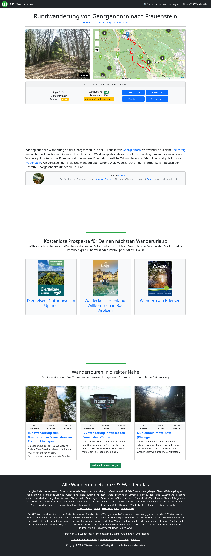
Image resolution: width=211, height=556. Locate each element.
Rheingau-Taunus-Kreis (115, 22)
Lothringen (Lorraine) (126, 494)
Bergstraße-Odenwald (112, 491)
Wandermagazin (172, 4)
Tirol (140, 505)
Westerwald (127, 508)
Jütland (91, 494)
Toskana (149, 505)
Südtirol (52, 505)
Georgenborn (132, 150)
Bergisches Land (89, 491)
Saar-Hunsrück (35, 501)
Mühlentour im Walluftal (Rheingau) (154, 435)
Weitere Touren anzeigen (105, 465)
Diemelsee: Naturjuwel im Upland (51, 303)
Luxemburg (168, 494)
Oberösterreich (124, 498)
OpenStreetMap (173, 78)
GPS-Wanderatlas (21, 4)
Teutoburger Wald (107, 505)
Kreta (110, 494)
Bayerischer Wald (69, 491)
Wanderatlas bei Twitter (84, 539)
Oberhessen (107, 498)
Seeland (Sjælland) (135, 501)
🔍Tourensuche (152, 4)
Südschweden (39, 505)
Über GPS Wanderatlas (195, 4)
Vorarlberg (172, 505)
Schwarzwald (116, 501)
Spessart (165, 501)
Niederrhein (77, 498)
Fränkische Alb (33, 494)
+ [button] (97, 33)
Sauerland (82, 501)
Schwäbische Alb (98, 501)
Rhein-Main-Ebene (152, 498)
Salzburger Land (53, 501)
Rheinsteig (179, 150)
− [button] (97, 37)
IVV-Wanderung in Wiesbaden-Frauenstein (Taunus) (104, 435)
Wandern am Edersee (160, 300)
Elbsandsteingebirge (144, 491)
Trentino (160, 505)
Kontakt (135, 539)
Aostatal (53, 491)
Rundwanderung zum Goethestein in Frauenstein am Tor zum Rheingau (50, 437)
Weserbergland (110, 508)
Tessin (92, 505)
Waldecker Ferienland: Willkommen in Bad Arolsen (105, 305)
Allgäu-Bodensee (38, 491)
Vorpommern (84, 508)
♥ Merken (157, 92)
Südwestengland (68, 505)
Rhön (167, 498)
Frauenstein (33, 163)
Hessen (87, 22)
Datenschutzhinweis (123, 533)
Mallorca (32, 498)
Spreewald (177, 501)
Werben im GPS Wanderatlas (78, 533)
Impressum (142, 533)
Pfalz (137, 498)
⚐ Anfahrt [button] (133, 99)
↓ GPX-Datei (133, 92)
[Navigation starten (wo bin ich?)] (97, 50)
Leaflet (155, 78)
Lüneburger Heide (150, 494)
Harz (82, 494)
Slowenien (152, 501)
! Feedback (157, 99)
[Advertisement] (105, 126)
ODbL (182, 78)
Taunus (97, 22)
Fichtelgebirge (173, 491)
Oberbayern (92, 498)
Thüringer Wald (127, 505)
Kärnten (101, 494)
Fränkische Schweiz (53, 494)
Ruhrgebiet (177, 498)
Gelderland (72, 494)
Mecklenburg (46, 498)
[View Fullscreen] (97, 43)
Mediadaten (102, 533)
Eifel (128, 491)
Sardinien (69, 501)
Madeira (180, 494)
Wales (97, 508)
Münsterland (62, 498)
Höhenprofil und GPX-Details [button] (99, 99)
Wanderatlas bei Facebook (114, 539)
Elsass (160, 491)
